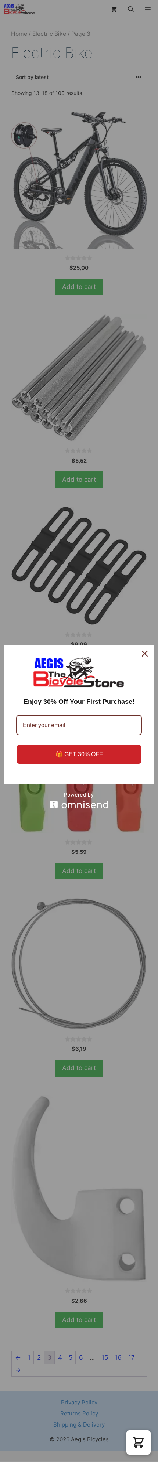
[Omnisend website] (79, 800)
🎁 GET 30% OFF (79, 754)
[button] (138, 1442)
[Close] (145, 653)
